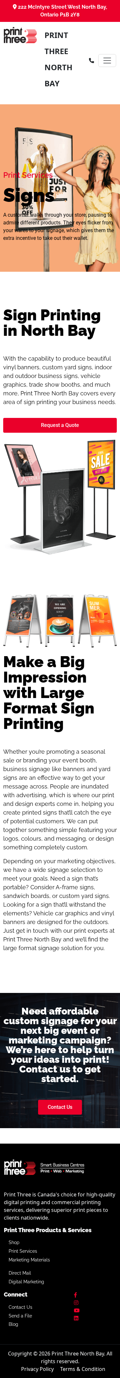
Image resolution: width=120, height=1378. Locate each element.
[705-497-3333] (91, 60)
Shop (14, 1242)
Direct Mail (20, 1273)
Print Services (23, 1251)
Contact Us (20, 1307)
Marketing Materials (29, 1259)
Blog (13, 1324)
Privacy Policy (37, 1369)
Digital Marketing (26, 1281)
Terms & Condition (82, 1369)
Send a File (20, 1315)
